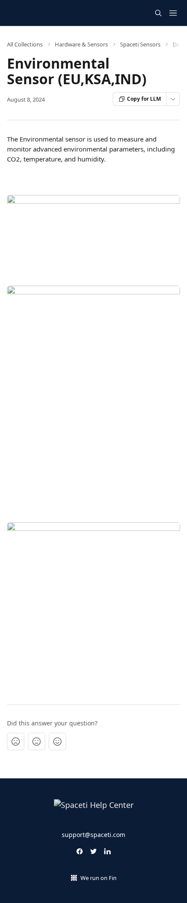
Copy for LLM (144, 98)
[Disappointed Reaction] (15, 741)
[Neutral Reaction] (36, 741)
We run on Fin (98, 878)
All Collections (25, 44)
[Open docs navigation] (173, 13)
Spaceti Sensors (140, 44)
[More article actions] (173, 99)
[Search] (158, 13)
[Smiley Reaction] (57, 741)
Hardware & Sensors (81, 44)
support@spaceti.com (93, 834)
